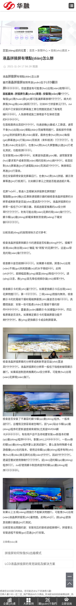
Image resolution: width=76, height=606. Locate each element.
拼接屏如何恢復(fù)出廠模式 (23, 553)
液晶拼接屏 (15, 82)
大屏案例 (28, 603)
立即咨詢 (66, 603)
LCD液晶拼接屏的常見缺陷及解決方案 (30, 563)
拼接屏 (12, 76)
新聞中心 (42, 50)
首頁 (31, 50)
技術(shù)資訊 (59, 50)
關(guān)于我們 (48, 603)
